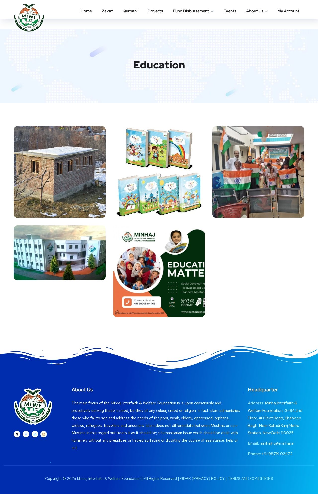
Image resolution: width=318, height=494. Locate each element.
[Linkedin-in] (35, 434)
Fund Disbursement (191, 11)
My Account (288, 11)
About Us (254, 11)
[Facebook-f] (26, 434)
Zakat (107, 11)
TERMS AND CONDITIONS (250, 478)
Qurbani (130, 11)
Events (229, 11)
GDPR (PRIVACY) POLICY (202, 478)
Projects (155, 11)
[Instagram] (43, 434)
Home (86, 11)
